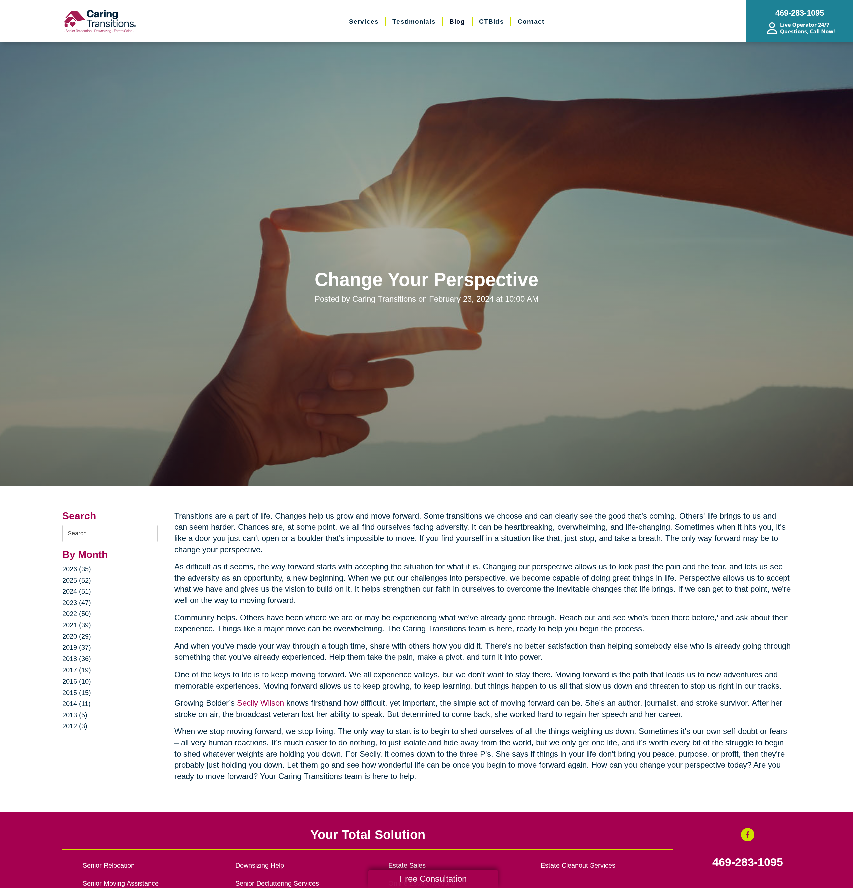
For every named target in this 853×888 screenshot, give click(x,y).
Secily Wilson (260, 702)
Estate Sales (407, 865)
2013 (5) (74, 715)
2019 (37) (76, 647)
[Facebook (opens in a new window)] (747, 834)
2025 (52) (76, 580)
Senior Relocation (109, 865)
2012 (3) (74, 726)
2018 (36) (76, 658)
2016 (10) (76, 681)
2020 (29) (76, 636)
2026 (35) (76, 569)
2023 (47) (76, 602)
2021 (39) (76, 625)
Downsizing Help (259, 865)
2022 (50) (76, 613)
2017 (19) (76, 670)
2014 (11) (76, 703)
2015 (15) (76, 692)
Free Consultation (433, 879)
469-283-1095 (747, 862)
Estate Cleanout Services (578, 865)
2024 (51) (76, 591)
